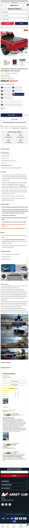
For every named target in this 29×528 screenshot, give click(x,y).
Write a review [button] (14, 381)
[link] (7, 526)
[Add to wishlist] (24, 115)
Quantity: (3, 108)
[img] (10, 413)
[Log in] (23, 5)
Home (2, 27)
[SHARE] (27, 115)
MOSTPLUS (7, 75)
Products (6, 27)
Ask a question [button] (14, 384)
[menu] (1, 5)
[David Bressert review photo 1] (6, 436)
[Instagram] (6, 504)
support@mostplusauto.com (7, 500)
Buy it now (14, 119)
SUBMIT (14, 475)
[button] (24, 55)
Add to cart (11, 115)
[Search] (5, 5)
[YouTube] (9, 504)
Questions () (12, 410)
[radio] (6, 87)
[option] (14, 43)
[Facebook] (2, 504)
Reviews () (5, 410)
